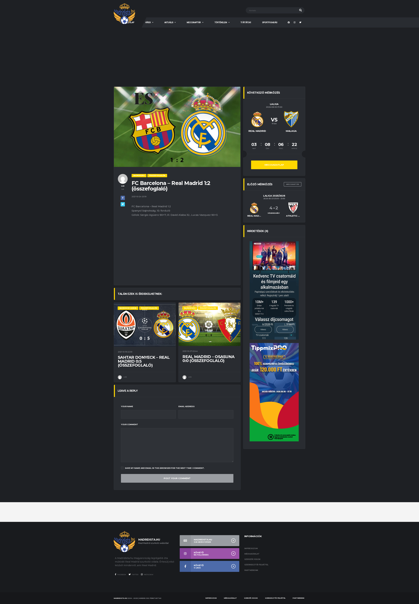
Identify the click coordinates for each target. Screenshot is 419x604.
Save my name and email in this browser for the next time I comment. (164, 468)
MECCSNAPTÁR (194, 22)
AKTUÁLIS (168, 22)
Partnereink (251, 570)
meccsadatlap (274, 164)
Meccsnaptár (292, 184)
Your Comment (129, 424)
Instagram (148, 574)
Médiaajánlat (251, 554)
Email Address (186, 406)
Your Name (127, 406)
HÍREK (148, 22)
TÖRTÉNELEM (221, 22)
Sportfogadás (269, 22)
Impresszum (251, 548)
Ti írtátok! (246, 22)
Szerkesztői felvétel (256, 565)
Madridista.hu (120, 598)
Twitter (134, 574)
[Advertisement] (209, 52)
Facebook (121, 574)
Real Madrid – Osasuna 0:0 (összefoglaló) (208, 358)
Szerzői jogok (252, 559)
